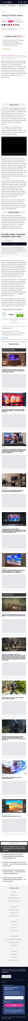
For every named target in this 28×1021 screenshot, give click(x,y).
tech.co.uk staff (18, 20)
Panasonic (12, 285)
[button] (26, 2)
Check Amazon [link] (7, 49)
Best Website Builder (14, 901)
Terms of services (17, 247)
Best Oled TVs (14, 927)
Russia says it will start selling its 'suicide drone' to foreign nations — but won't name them (14, 879)
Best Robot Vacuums (14, 960)
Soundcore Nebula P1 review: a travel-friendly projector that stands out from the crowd (14, 848)
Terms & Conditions (12, 1011)
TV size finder (12, 5)
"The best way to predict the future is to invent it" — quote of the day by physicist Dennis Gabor (15, 864)
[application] (14, 145)
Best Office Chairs (14, 945)
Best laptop (21, 5)
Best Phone (14, 921)
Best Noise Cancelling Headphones (14, 939)
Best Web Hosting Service (14, 898)
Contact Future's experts (7, 985)
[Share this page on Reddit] (9, 25)
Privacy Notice (19, 249)
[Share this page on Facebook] (2, 25)
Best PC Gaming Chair (14, 915)
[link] (5, 314)
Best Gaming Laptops (14, 909)
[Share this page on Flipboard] (14, 25)
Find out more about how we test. (9, 58)
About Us (4, 982)
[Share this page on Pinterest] (11, 25)
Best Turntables (14, 936)
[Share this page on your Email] (18, 25)
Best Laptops (14, 906)
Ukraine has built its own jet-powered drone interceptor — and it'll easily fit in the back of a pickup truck (14, 871)
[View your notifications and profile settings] (19, 2)
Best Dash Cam (14, 954)
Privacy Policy (18, 1010)
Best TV (14, 924)
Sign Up (14, 1005)
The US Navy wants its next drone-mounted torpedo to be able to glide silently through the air (13, 856)
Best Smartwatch (14, 930)
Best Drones (14, 957)
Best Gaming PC (14, 912)
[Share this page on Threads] (16, 25)
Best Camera (14, 951)
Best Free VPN (14, 895)
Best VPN (14, 892)
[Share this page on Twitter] (4, 25)
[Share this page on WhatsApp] (7, 25)
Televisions (4, 11)
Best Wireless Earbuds (14, 942)
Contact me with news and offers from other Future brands (14, 1001)
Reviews (11, 21)
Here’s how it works (13, 29)
